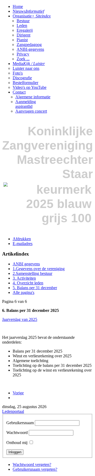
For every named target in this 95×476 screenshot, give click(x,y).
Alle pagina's (23, 292)
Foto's (18, 73)
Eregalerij (25, 30)
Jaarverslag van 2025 (19, 319)
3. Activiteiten (24, 278)
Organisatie (32, 16)
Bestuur (23, 21)
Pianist (22, 40)
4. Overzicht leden (28, 283)
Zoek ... (23, 59)
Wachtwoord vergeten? (32, 464)
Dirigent (23, 35)
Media (29, 63)
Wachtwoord (17, 432)
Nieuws (28, 11)
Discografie (22, 78)
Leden (22, 25)
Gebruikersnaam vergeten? (35, 469)
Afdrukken (22, 239)
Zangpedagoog (29, 44)
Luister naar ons (26, 68)
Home (18, 6)
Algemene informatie (32, 97)
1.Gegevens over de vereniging (39, 268)
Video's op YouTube (29, 87)
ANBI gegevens (26, 264)
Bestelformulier (25, 82)
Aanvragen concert (31, 111)
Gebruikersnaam (20, 422)
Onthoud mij (16, 442)
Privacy (23, 54)
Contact (19, 92)
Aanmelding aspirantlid (25, 104)
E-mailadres (22, 243)
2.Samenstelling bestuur (32, 273)
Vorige (18, 393)
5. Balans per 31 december (35, 287)
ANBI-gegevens (30, 49)
